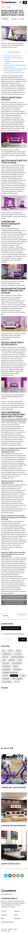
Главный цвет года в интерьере (13, 787)
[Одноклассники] (14, 875)
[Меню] (25, 2)
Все (3, 651)
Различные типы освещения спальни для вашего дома (14, 602)
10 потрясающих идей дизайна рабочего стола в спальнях (14, 597)
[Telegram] (18, 875)
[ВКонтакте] (10, 875)
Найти (22, 639)
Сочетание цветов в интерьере (13, 826)
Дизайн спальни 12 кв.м (10, 864)
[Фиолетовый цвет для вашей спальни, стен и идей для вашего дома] (14, 33)
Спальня (5, 18)
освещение (21, 614)
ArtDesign (14, 19)
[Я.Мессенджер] (6, 875)
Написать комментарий (11, 628)
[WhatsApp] (22, 875)
